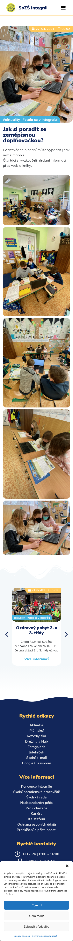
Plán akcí (36, 730)
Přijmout (36, 905)
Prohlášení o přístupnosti (36, 830)
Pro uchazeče (36, 808)
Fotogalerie (37, 747)
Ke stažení (36, 819)
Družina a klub (36, 741)
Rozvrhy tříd (36, 736)
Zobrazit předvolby (36, 926)
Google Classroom (36, 763)
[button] (67, 866)
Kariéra (36, 813)
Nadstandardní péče (36, 802)
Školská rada (36, 797)
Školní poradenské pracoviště (36, 792)
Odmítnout (36, 916)
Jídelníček (36, 752)
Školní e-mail (36, 757)
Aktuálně (37, 725)
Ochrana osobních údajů (44, 936)
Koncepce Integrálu (36, 786)
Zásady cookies (22, 936)
